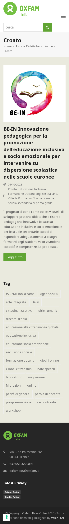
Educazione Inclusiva (32, 189)
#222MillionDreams (20, 294)
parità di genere (17, 394)
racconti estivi (47, 402)
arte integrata (16, 302)
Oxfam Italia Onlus (34, 513)
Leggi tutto (15, 257)
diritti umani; (47, 310)
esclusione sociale (19, 352)
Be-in (35, 302)
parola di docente (47, 394)
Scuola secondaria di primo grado (30, 203)
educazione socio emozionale (27, 344)
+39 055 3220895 (21, 464)
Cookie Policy (12, 497)
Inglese (41, 194)
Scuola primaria (43, 198)
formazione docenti (20, 360)
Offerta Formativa (20, 198)
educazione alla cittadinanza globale (32, 327)
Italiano (52, 194)
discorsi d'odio (16, 319)
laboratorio (14, 377)
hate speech (46, 369)
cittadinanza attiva (19, 310)
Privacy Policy (12, 492)
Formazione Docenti (21, 194)
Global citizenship (19, 369)
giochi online (49, 360)
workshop (13, 410)
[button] (63, 16)
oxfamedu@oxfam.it (24, 471)
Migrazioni (13, 385)
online (31, 385)
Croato (12, 189)
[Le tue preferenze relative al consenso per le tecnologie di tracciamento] (6, 517)
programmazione (18, 402)
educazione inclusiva (21, 335)
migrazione (36, 377)
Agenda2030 (49, 294)
